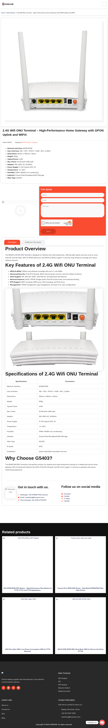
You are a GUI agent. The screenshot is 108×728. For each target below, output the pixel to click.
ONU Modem (10, 13)
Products (35, 142)
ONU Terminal (25, 255)
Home (3, 13)
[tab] (12, 242)
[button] (20, 211)
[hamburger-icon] (104, 4)
